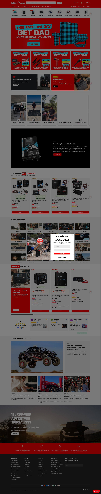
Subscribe (62, 253)
